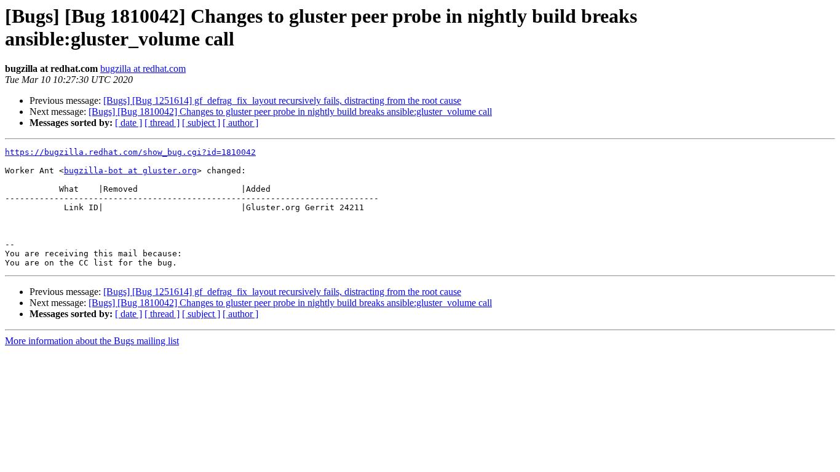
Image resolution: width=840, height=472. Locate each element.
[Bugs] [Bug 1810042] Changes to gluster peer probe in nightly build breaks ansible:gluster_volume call (290, 111)
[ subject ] (201, 122)
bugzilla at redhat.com (143, 68)
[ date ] (128, 122)
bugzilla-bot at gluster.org (130, 170)
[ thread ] (162, 122)
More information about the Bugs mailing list (92, 341)
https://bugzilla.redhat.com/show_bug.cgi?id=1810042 (130, 152)
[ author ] (240, 122)
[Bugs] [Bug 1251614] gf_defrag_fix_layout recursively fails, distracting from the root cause (282, 100)
